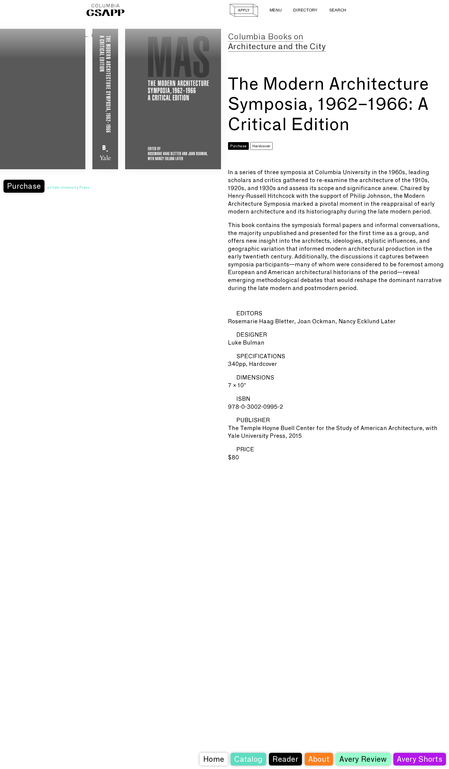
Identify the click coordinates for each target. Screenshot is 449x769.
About (319, 759)
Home (213, 759)
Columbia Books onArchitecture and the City (277, 41)
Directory (305, 10)
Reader (285, 759)
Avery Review (363, 759)
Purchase (24, 186)
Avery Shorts (419, 759)
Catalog (248, 759)
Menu (276, 10)
